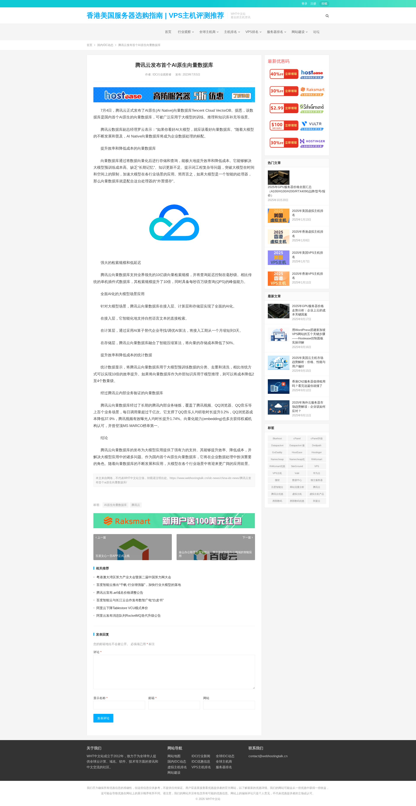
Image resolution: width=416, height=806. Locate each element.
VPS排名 (251, 32)
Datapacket (277, 445)
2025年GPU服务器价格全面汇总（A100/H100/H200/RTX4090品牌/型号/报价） (296, 191)
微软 (277, 480)
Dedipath (316, 445)
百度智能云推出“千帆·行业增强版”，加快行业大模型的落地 (138, 585)
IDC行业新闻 (201, 756)
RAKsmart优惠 (277, 466)
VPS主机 (277, 473)
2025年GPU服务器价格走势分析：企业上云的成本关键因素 (308, 310)
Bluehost (277, 438)
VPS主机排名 (201, 767)
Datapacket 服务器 (297, 446)
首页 (168, 32)
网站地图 (173, 756)
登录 (304, 3)
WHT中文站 (213, 799)
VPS (316, 466)
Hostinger (317, 452)
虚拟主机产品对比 (317, 495)
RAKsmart (316, 459)
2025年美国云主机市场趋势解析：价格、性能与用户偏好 (308, 362)
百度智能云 (277, 487)
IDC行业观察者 (162, 74)
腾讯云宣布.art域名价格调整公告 (119, 592)
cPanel (297, 438)
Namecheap (277, 459)
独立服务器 (317, 480)
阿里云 (316, 501)
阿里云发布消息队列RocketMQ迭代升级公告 (128, 615)
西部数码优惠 (297, 501)
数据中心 (297, 480)
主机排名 (230, 32)
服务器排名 (275, 32)
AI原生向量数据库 (115, 505)
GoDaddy (277, 452)
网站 (206, 698)
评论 (97, 652)
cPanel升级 (317, 438)
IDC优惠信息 (201, 761)
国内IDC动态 (105, 45)
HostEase (297, 452)
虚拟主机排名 (177, 767)
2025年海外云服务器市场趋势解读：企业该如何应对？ (308, 407)
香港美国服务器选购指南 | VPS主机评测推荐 (155, 15)
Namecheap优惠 (297, 460)
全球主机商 (207, 32)
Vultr (297, 473)
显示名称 (100, 698)
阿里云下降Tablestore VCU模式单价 (122, 608)
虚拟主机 (297, 494)
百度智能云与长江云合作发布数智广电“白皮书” (130, 600)
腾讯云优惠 (277, 494)
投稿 (324, 3)
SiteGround (297, 466)
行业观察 (184, 32)
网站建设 (298, 32)
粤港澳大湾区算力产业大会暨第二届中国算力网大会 (133, 577)
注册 (313, 3)
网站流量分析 (297, 487)
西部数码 (277, 501)
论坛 (316, 32)
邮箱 (152, 698)
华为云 (316, 473)
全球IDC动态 (225, 756)
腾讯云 (136, 505)
